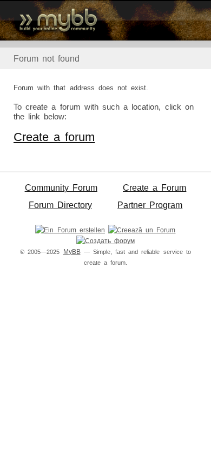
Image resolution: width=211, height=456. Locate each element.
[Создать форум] (105, 241)
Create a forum (54, 137)
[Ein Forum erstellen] (69, 230)
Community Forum (61, 187)
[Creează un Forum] (141, 230)
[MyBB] (105, 20)
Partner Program (149, 205)
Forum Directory (60, 205)
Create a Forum (154, 187)
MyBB (72, 252)
